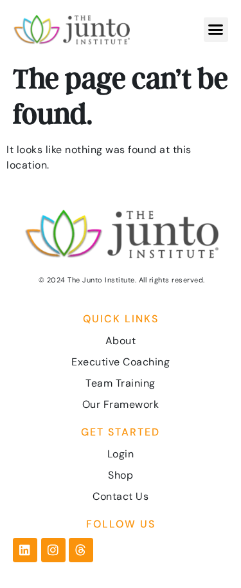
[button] (216, 29)
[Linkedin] (25, 550)
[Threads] (81, 550)
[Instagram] (53, 550)
